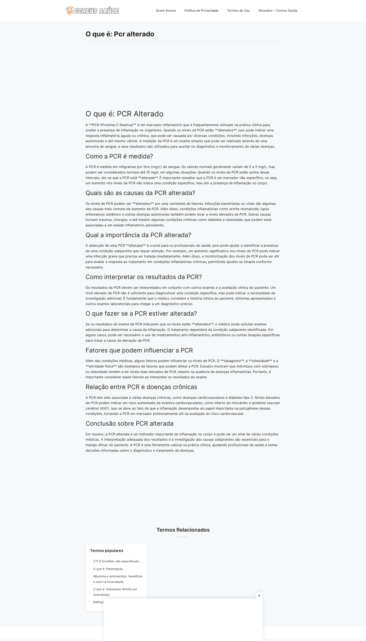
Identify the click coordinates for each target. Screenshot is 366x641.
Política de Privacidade (201, 10)
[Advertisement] (183, 77)
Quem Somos (166, 10)
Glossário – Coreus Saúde (277, 10)
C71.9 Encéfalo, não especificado (116, 561)
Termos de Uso (238, 10)
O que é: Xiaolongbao (108, 569)
